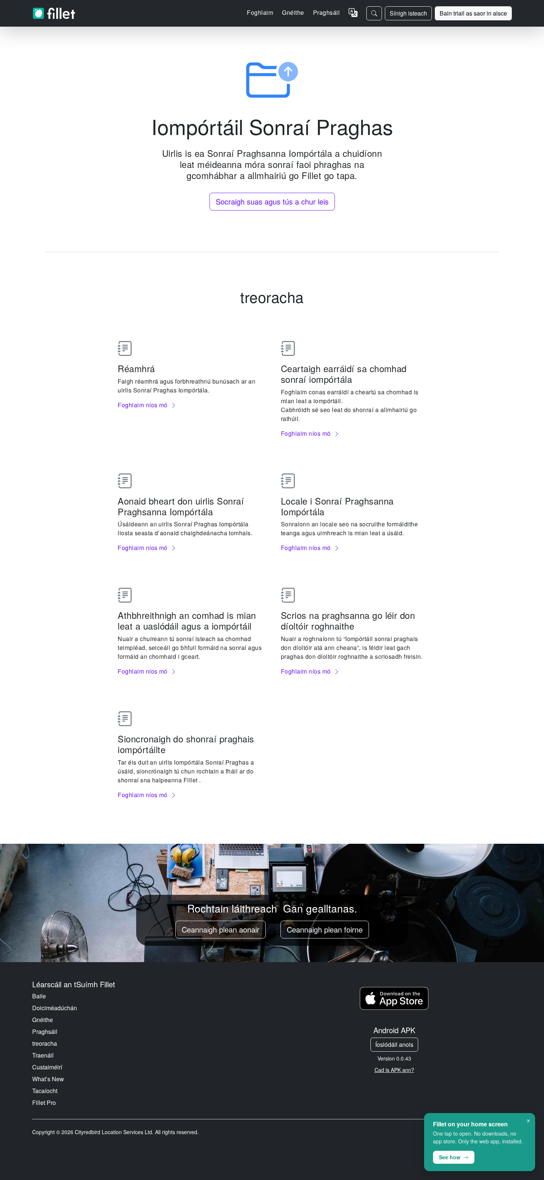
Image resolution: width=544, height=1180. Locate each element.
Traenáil (43, 1055)
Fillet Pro (44, 1102)
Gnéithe (42, 1019)
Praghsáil (326, 12)
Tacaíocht (44, 1090)
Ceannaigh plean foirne (325, 929)
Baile (39, 996)
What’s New (48, 1079)
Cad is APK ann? (394, 1069)
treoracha (44, 1043)
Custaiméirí (47, 1067)
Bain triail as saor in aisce (473, 13)
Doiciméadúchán (54, 1008)
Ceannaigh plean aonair (220, 929)
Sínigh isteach (408, 13)
